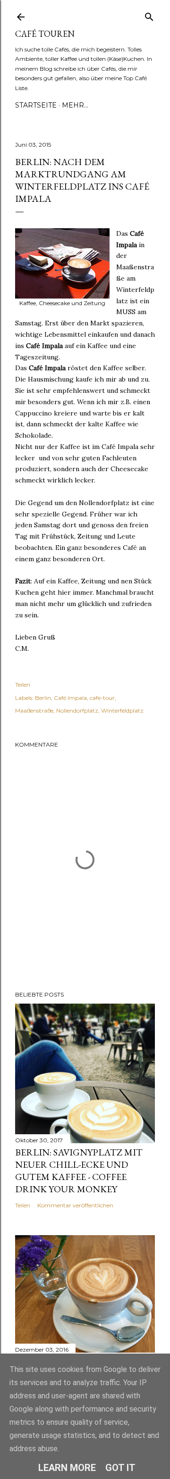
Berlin (43, 697)
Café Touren (45, 33)
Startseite (36, 105)
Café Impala (70, 697)
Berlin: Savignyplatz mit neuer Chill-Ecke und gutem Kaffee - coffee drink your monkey (79, 1170)
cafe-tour (102, 697)
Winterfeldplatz (122, 710)
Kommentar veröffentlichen (75, 1205)
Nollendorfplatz (77, 710)
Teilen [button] (22, 684)
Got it (120, 1467)
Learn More (67, 1467)
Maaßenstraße (34, 710)
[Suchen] (149, 15)
